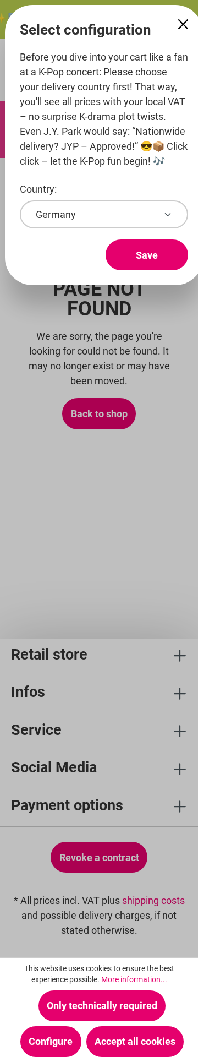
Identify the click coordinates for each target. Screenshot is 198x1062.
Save (147, 255)
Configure (51, 1041)
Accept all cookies (135, 1041)
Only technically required (102, 1005)
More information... (134, 979)
